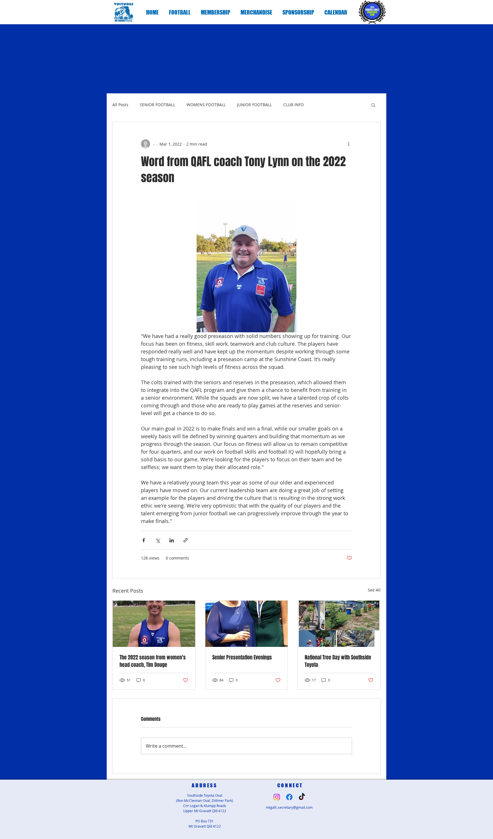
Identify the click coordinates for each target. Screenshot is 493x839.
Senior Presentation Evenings (242, 657)
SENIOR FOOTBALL (157, 104)
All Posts (120, 104)
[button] (180, 12)
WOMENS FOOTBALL (206, 104)
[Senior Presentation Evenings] (246, 624)
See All (374, 590)
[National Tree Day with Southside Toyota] (339, 624)
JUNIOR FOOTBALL (254, 104)
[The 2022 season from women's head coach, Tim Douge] (154, 624)
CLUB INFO (293, 104)
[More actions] (348, 143)
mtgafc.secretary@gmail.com (289, 807)
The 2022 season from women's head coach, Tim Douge (153, 661)
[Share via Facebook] (143, 540)
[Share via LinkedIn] (171, 540)
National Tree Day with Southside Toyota (338, 661)
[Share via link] (185, 540)
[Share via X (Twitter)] (157, 540)
